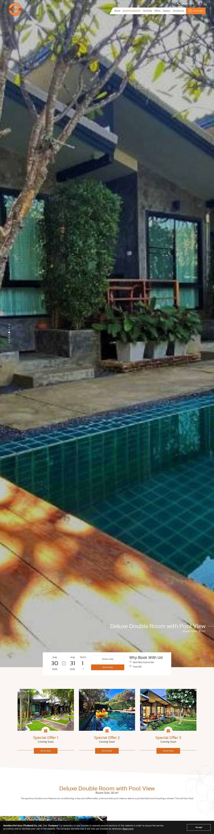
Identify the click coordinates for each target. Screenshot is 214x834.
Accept (198, 827)
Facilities (147, 11)
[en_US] (200, 4)
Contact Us (178, 11)
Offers (157, 11)
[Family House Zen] (15, 15)
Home (117, 11)
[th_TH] (204, 4)
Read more (128, 828)
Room (83, 657)
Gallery (166, 11)
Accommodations (132, 11)
